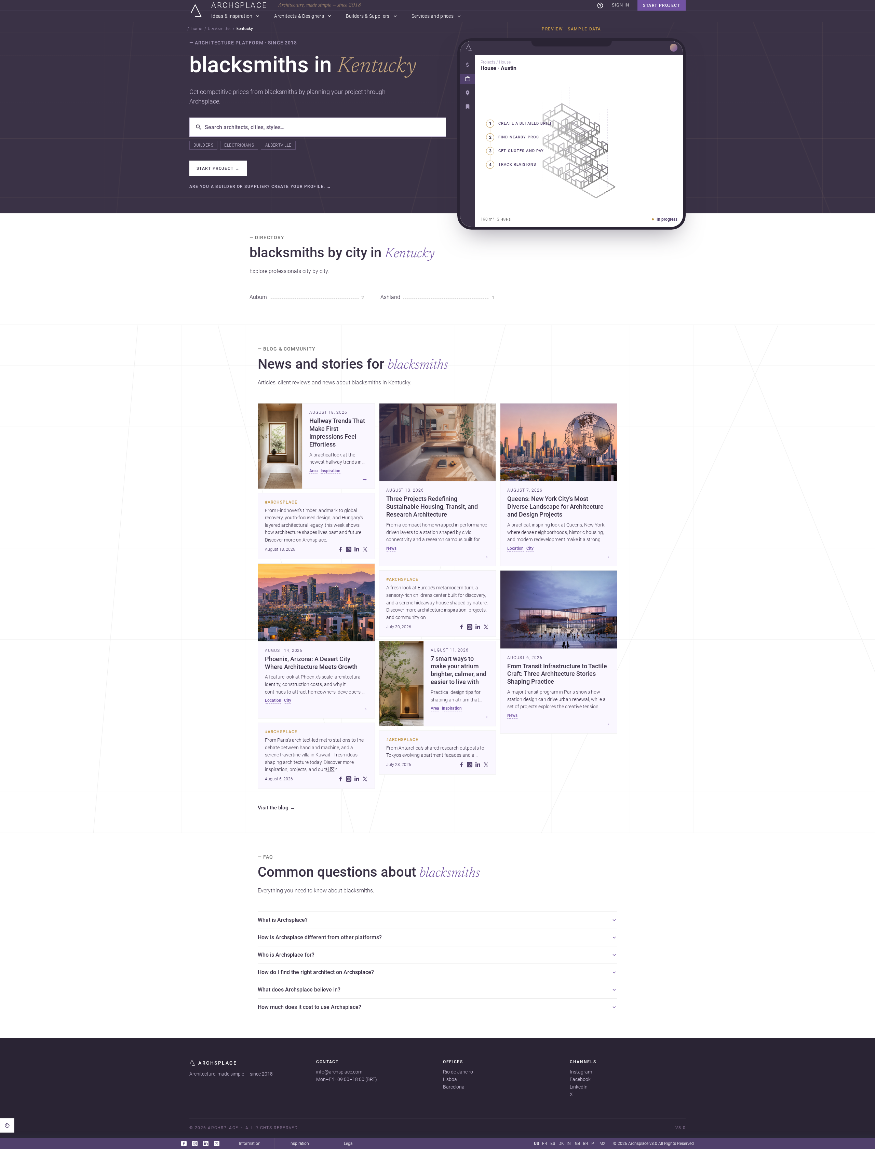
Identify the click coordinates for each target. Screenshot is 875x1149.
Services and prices (433, 16)
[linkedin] (357, 549)
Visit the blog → (276, 808)
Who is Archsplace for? (286, 955)
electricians (239, 145)
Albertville (278, 145)
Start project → (218, 168)
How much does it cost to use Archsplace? (309, 1007)
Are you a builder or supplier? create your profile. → (260, 186)
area (313, 471)
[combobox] (322, 127)
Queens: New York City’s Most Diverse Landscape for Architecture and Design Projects (555, 506)
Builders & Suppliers (368, 16)
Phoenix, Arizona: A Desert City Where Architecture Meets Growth (311, 663)
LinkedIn (579, 1087)
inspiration (330, 471)
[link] (600, 5)
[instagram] (348, 549)
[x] (365, 549)
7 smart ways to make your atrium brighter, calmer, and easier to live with (458, 670)
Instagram (581, 1072)
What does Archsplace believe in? (299, 989)
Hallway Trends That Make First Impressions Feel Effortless (337, 433)
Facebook (580, 1079)
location (273, 700)
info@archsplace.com (339, 1072)
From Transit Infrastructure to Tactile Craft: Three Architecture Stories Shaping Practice (557, 674)
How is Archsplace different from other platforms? (320, 937)
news (391, 548)
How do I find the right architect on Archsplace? (316, 972)
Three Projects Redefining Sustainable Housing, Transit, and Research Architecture (432, 506)
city (287, 700)
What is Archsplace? (283, 920)
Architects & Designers (299, 16)
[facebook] (340, 549)
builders (203, 145)
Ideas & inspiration (231, 16)
